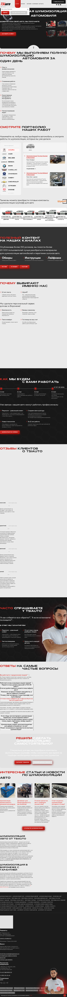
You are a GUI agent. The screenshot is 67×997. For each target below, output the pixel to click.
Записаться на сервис (10, 432)
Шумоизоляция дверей (31, 896)
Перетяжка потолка (54, 898)
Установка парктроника (7, 904)
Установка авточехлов (43, 900)
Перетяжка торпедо (30, 900)
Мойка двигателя (17, 908)
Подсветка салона (5, 898)
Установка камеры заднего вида (43, 904)
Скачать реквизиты (5, 938)
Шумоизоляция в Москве (32, 990)
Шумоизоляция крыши (45, 896)
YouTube (24, 266)
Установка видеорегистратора (8, 906)
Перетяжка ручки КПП (27, 898)
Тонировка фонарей (5, 908)
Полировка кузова (49, 908)
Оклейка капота (29, 906)
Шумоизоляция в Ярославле (33, 988)
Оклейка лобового (50, 906)
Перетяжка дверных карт (41, 898)
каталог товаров (22, 762)
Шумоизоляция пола (18, 896)
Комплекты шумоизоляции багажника (29, 218)
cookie (31, 995)
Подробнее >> (31, 168)
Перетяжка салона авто (17, 900)
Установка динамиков (20, 902)
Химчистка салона (37, 908)
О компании (35, 3)
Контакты (41, 3)
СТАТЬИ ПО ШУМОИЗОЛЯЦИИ (33, 828)
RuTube (4, 266)
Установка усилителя (47, 902)
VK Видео (14, 266)
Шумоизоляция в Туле (19, 990)
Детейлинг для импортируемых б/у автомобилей (24, 802)
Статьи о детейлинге (6, 959)
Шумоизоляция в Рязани (6, 990)
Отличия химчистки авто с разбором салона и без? (41, 802)
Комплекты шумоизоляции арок (40, 218)
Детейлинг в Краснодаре (6, 988)
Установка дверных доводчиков (24, 904)
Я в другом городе (18, 12)
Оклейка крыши (39, 906)
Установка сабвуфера (33, 902)
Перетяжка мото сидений (58, 900)
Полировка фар (57, 896)
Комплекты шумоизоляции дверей (7, 218)
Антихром (21, 906)
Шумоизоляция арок (6, 896)
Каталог (23, 3)
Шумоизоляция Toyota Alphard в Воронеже (37, 173)
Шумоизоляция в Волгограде (7, 992)
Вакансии (2, 957)
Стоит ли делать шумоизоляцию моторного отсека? (58, 802)
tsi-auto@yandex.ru (6, 972)
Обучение (29, 3)
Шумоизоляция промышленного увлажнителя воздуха (7, 802)
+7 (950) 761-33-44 (58, 1)
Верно (5, 12)
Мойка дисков (27, 908)
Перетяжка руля (16, 898)
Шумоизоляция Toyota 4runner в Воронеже (37, 156)
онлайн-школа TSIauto (42, 762)
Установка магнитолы (6, 902)
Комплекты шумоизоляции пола (18, 218)
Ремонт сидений (4, 900)
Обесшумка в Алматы (19, 988)
